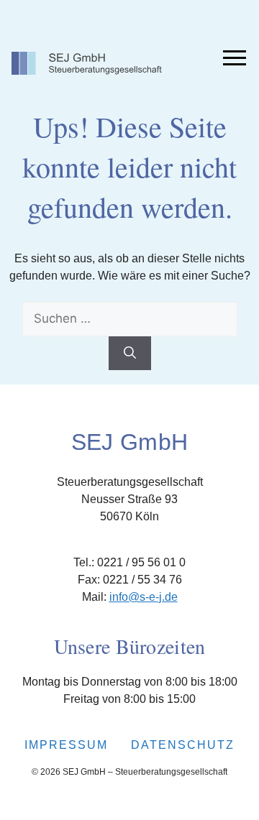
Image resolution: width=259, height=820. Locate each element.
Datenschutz (183, 745)
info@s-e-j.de (143, 597)
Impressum (66, 745)
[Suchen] (130, 353)
